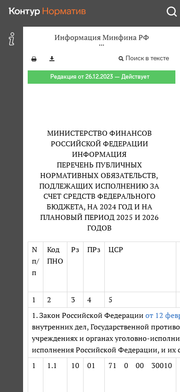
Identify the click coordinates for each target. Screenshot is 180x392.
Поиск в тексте (147, 58)
